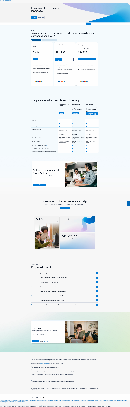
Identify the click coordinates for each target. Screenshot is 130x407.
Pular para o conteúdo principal (5, 0)
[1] (31, 366)
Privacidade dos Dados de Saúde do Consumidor (8, 405)
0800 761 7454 (45, 341)
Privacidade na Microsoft (4, 401)
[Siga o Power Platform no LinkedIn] (41, 397)
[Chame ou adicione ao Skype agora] (128, 205)
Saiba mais (56, 360)
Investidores (10, 401)
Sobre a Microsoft (117, 400)
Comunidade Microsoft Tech (78, 400)
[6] (31, 383)
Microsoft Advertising (28, 400)
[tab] (36, 40)
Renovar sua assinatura (38, 83)
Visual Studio (109, 400)
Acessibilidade (22, 401)
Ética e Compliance (40, 405)
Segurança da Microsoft (9, 400)
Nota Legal (46, 405)
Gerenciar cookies (34, 405)
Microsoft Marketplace (87, 400)
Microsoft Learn (56, 400)
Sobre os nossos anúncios (54, 405)
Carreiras (112, 400)
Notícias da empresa (123, 400)
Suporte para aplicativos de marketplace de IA (66, 400)
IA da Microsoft (2, 400)
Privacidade (29, 405)
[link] (32, 24)
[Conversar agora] (128, 202)
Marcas (49, 405)
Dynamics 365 (17, 400)
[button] (35, 341)
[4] (31, 376)
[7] (31, 386)
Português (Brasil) (3, 402)
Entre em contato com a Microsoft (21, 405)
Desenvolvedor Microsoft (49, 400)
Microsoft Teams (42, 400)
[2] (31, 369)
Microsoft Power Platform (95, 400)
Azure (14, 400)
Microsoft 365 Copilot (35, 400)
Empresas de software (103, 400)
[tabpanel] (64, 64)
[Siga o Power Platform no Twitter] (43, 397)
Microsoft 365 (22, 400)
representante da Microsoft (44, 363)
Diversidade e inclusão (16, 401)
